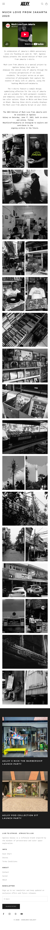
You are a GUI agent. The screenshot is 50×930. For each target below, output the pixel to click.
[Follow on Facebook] (3, 914)
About (4, 880)
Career (5, 876)
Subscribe (11, 906)
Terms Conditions (9, 861)
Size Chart (7, 854)
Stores (5, 857)
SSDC (29, 925)
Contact (5, 872)
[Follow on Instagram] (9, 914)
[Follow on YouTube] (21, 914)
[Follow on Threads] (15, 914)
